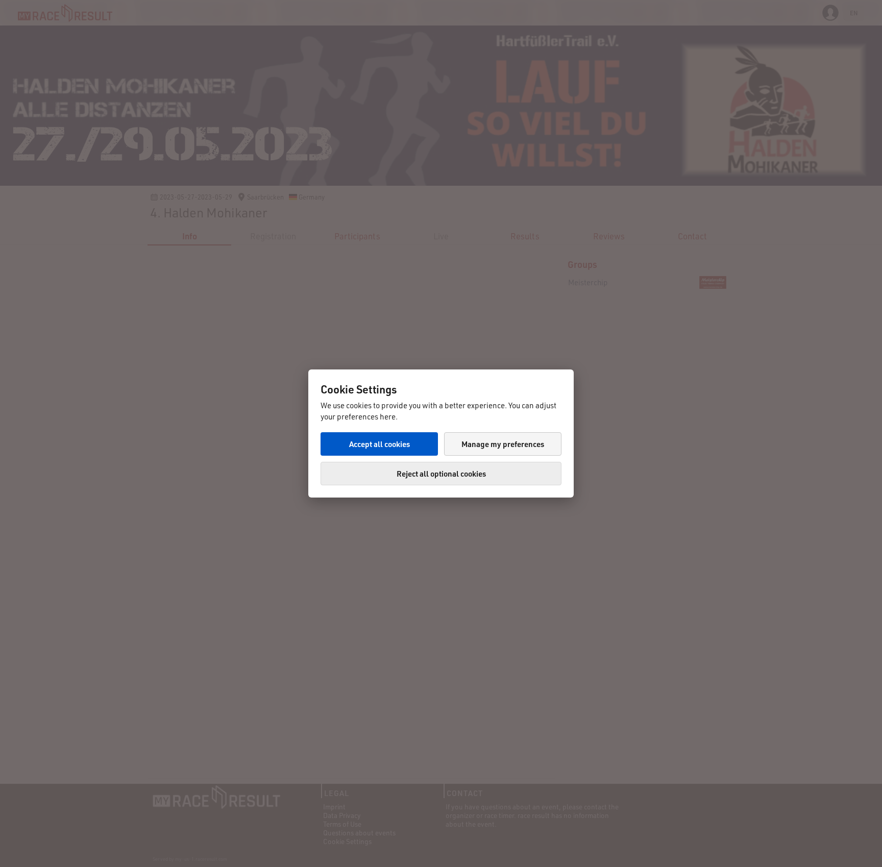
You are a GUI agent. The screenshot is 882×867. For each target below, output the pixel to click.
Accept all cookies (379, 444)
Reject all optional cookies (441, 473)
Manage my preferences (502, 444)
